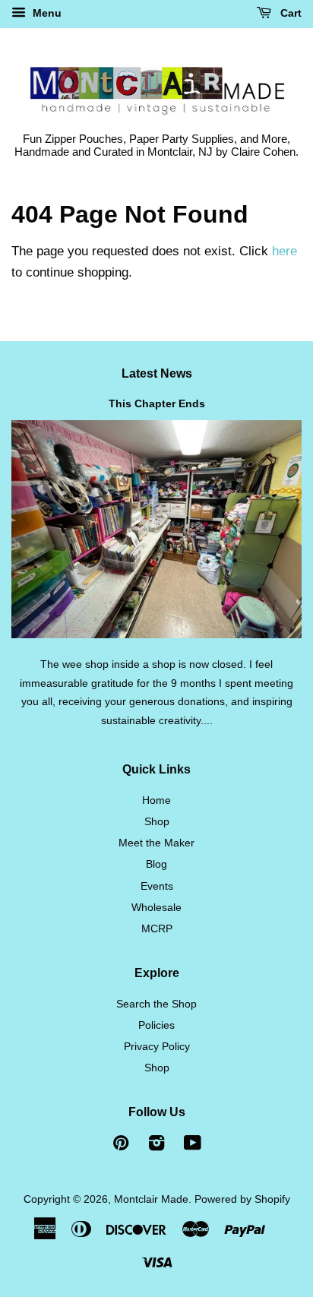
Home (156, 800)
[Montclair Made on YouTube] (192, 1146)
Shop (156, 821)
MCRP (156, 928)
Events (157, 886)
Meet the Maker (156, 843)
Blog (156, 864)
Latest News (157, 373)
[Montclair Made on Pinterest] (120, 1146)
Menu (46, 13)
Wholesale (156, 907)
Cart (289, 13)
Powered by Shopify (242, 1199)
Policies (156, 1025)
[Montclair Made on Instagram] (156, 1146)
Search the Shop (156, 1004)
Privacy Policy (157, 1046)
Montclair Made (151, 1199)
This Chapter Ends (157, 403)
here (284, 251)
